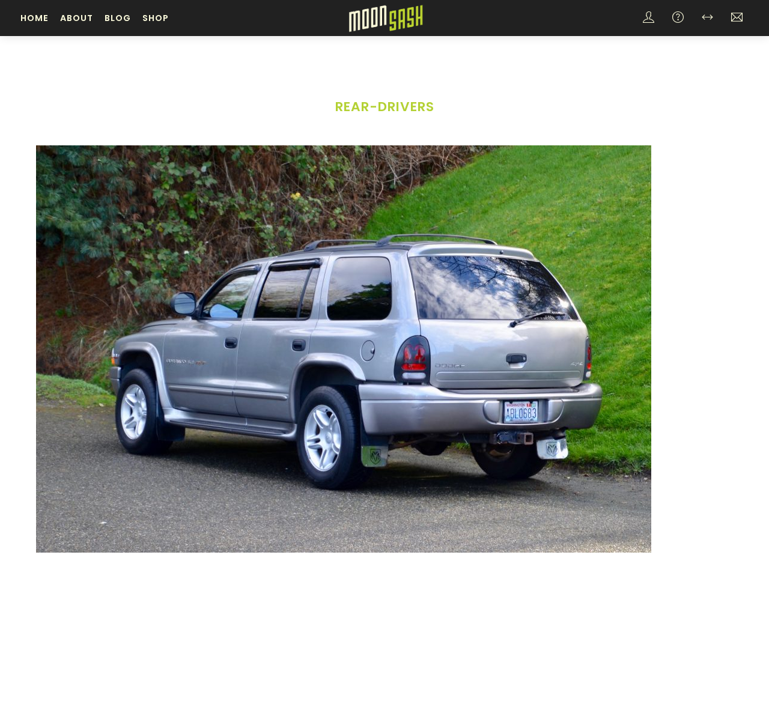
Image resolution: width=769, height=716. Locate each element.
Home (34, 18)
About (76, 18)
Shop (155, 18)
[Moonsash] (386, 17)
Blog (118, 18)
